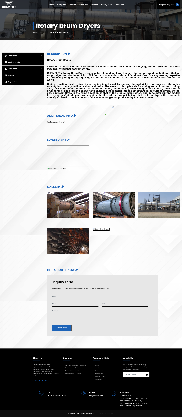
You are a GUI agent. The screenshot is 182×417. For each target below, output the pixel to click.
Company (61, 4)
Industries (83, 4)
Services (94, 4)
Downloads (12, 69)
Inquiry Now (12, 82)
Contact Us (98, 379)
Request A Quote (166, 5)
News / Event (106, 4)
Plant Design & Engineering (74, 368)
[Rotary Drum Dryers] (68, 193)
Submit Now (62, 328)
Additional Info (14, 62)
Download (120, 4)
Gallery (11, 75)
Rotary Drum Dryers (56, 168)
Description (12, 56)
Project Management (72, 371)
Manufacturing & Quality (73, 373)
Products (44, 32)
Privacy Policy (99, 373)
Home (51, 4)
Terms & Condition (101, 376)
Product (72, 4)
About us (98, 368)
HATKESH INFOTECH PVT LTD (103, 413)
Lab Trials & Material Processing (75, 365)
